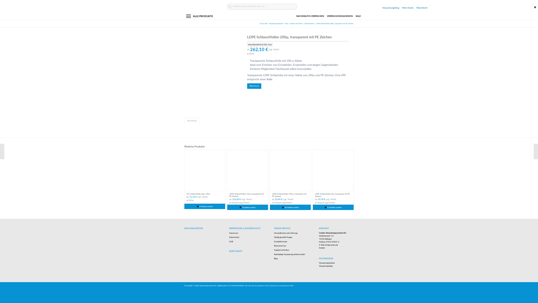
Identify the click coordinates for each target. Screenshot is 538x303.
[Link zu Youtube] (347, 286)
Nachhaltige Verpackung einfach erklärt (289, 254)
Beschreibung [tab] (191, 121)
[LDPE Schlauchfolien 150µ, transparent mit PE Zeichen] (2, 151)
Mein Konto (408, 8)
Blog (276, 259)
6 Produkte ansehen (206, 206)
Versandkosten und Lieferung (285, 233)
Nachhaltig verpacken (310, 16)
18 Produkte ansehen (291, 207)
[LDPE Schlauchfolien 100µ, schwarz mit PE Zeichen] (536, 151)
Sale (358, 16)
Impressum (233, 233)
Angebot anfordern (281, 250)
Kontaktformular (280, 242)
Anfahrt (322, 248)
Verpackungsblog (390, 8)
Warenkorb (421, 8)
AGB (231, 242)
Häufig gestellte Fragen (283, 237)
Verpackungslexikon (340, 16)
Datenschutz (234, 237)
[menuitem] (201, 16)
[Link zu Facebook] (352, 286)
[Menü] (199, 16)
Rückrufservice (280, 246)
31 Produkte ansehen (334, 207)
